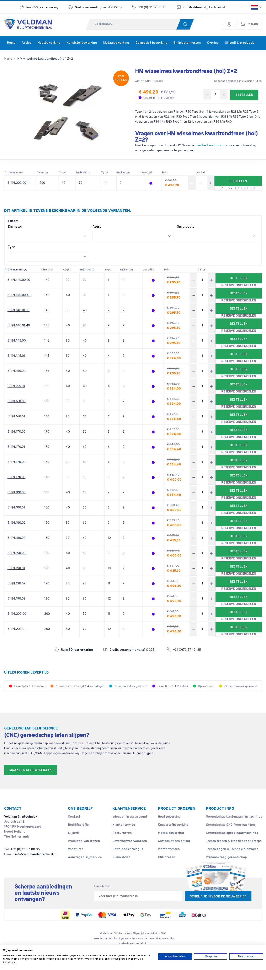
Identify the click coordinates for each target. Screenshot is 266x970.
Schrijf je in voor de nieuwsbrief (218, 897)
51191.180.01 (16, 508)
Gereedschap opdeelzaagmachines (232, 833)
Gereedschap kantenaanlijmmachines (234, 817)
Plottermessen (169, 849)
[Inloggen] (230, 24)
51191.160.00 (16, 402)
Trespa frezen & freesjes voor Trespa (234, 841)
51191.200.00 (16, 183)
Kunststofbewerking (173, 825)
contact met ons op (210, 146)
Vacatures (75, 849)
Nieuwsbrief (121, 857)
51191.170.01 (16, 447)
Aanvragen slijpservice (85, 857)
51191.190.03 (16, 599)
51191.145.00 (16, 341)
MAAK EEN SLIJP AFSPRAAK (30, 770)
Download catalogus (127, 849)
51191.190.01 (16, 568)
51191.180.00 (16, 493)
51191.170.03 (16, 477)
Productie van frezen (84, 841)
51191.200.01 (16, 629)
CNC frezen (166, 857)
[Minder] (207, 94)
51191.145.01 (16, 356)
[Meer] (223, 94)
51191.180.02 (16, 523)
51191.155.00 (16, 371)
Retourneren (122, 833)
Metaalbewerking (171, 833)
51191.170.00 (16, 432)
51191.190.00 (16, 553)
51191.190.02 (16, 584)
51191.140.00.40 (19, 295)
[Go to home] (28, 24)
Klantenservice (123, 825)
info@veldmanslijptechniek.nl (204, 8)
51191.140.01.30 (18, 310)
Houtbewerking (169, 817)
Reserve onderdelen (238, 188)
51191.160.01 (16, 417)
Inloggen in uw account (129, 817)
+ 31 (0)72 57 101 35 (25, 850)
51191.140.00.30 (18, 280)
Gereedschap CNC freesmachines (231, 825)
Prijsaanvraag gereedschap (226, 857)
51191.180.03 (16, 538)
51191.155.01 (16, 386)
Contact (74, 817)
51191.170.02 (16, 462)
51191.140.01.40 (18, 326)
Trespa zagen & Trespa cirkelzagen (232, 849)
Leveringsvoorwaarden (129, 841)
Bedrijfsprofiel (79, 825)
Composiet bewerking (174, 841)
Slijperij (73, 833)
